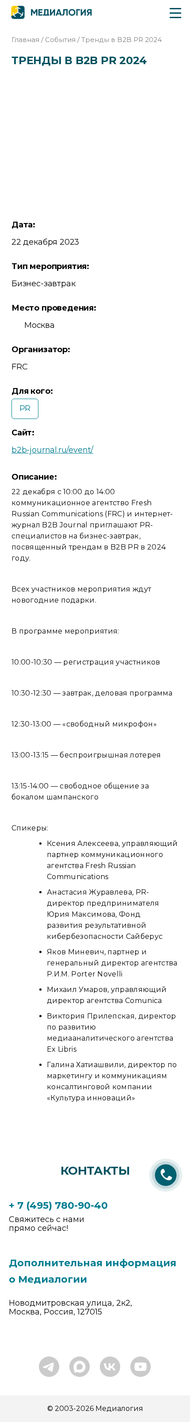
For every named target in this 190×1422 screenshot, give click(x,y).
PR (25, 408)
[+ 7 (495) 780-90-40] (166, 1192)
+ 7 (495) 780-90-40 (58, 1205)
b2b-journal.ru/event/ (52, 450)
